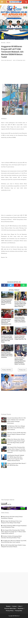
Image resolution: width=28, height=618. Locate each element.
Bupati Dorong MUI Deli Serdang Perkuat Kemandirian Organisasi (12, 517)
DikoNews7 (17, 615)
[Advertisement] (14, 72)
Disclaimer (20, 608)
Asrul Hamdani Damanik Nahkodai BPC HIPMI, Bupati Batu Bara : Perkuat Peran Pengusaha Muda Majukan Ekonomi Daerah (15, 457)
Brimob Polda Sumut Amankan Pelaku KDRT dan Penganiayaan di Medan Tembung (20, 304)
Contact (14, 606)
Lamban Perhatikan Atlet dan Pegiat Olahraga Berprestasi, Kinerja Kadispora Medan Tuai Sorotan (20, 361)
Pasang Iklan (18, 610)
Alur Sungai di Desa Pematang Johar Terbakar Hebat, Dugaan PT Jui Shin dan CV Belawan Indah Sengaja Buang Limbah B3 (16, 449)
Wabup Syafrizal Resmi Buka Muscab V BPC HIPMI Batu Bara (16, 464)
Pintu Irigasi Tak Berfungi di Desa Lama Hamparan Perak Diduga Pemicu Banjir (11, 521)
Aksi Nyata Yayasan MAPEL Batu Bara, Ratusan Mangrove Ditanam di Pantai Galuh (16, 434)
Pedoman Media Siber (10, 608)
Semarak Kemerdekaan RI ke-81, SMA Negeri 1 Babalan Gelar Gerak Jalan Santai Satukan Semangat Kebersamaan (16, 420)
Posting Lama (22, 370)
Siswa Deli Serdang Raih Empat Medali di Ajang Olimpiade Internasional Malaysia (13, 545)
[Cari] (26, 2)
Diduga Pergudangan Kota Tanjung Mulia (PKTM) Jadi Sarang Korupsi (6, 302)
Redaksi (8, 606)
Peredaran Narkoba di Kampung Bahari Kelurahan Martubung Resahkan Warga (11, 537)
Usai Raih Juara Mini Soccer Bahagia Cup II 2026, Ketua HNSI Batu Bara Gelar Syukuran (16, 427)
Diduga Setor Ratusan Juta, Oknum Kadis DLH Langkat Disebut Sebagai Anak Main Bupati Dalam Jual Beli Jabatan (16, 441)
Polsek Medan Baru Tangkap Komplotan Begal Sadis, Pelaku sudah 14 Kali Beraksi (20, 319)
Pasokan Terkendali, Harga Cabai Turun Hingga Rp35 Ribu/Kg (20, 337)
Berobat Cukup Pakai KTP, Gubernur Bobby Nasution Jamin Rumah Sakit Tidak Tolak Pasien (7, 339)
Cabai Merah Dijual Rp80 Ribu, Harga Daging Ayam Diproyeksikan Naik (6, 322)
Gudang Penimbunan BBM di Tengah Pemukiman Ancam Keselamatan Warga (14, 526)
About (20, 606)
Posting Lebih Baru (6, 370)
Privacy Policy (9, 610)
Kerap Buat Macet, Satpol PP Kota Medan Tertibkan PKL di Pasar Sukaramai (7, 355)
